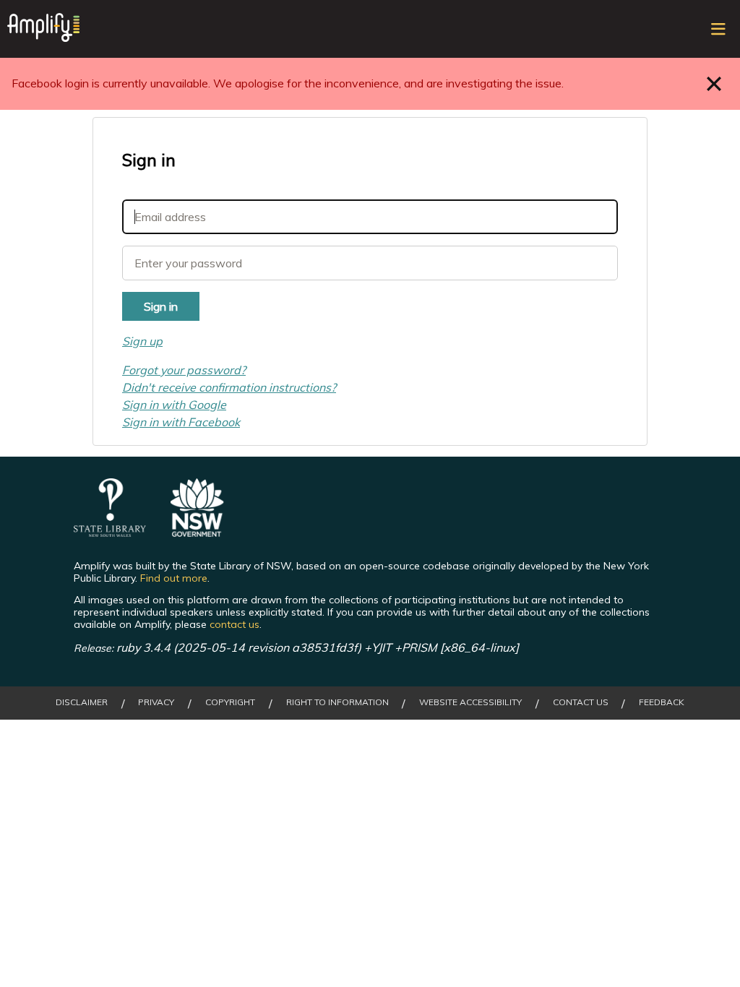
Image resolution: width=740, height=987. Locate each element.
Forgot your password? (184, 370)
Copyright (230, 702)
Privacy (156, 702)
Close (714, 83)
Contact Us (580, 702)
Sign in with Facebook (181, 422)
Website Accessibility (470, 702)
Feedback (661, 702)
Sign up (142, 341)
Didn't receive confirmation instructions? (229, 387)
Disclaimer (82, 702)
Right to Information (337, 702)
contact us (234, 624)
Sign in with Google (174, 404)
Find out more (173, 578)
